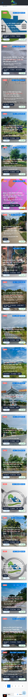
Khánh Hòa (15, 31)
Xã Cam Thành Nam (14, 366)
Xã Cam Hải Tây (12, 299)
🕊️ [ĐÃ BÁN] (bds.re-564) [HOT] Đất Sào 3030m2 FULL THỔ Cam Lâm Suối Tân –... (13, 229)
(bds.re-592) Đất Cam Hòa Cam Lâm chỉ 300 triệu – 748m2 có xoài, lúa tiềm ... (12, 94)
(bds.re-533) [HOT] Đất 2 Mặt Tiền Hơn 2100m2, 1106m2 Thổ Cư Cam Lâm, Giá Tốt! (13, 362)
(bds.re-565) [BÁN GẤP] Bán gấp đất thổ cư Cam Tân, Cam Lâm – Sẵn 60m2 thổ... (13, 195)
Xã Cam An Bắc (13, 266)
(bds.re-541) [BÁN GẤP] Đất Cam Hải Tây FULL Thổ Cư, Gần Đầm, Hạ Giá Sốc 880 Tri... (13, 295)
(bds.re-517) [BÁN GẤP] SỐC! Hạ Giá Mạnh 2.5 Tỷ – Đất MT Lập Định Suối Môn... (13, 431)
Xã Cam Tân (7, 199)
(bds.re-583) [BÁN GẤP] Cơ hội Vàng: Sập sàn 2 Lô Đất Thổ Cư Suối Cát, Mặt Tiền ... (13, 128)
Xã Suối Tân (7, 63)
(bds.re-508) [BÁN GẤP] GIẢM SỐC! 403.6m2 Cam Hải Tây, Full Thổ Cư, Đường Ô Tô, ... (13, 464)
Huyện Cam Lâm (14, 63)
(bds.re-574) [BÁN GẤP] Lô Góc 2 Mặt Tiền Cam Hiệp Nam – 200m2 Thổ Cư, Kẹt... (13, 161)
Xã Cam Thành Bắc (15, 334)
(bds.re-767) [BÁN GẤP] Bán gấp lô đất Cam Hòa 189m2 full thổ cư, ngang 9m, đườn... (13, 26)
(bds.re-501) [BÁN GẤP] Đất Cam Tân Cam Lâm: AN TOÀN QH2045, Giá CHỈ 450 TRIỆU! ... (13, 565)
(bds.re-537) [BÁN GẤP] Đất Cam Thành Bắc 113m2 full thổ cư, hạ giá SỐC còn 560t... (13, 330)
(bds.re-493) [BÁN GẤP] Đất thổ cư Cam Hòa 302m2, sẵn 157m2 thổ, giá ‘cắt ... (13, 599)
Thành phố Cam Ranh (13, 367)
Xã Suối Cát (15, 132)
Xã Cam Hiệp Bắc (9, 435)
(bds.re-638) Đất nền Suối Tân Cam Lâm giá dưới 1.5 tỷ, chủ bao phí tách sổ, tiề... (13, 59)
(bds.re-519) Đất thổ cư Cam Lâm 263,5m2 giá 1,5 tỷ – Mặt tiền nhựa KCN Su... (13, 397)
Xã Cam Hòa (14, 29)
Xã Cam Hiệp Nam (9, 165)
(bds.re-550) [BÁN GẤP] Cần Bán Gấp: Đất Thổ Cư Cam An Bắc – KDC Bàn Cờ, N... (13, 262)
